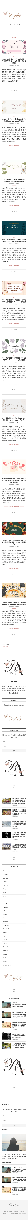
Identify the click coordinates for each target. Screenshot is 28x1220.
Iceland (5, 903)
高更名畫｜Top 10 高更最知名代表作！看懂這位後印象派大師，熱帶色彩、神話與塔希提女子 (19, 812)
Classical (5, 874)
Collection (6, 878)
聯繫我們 (16, 1211)
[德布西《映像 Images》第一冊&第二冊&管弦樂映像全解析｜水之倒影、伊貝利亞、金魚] (6, 824)
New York (6, 925)
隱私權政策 (21, 1211)
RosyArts (17, 65)
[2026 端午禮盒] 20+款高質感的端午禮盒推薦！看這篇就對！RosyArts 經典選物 (14, 542)
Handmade (6, 900)
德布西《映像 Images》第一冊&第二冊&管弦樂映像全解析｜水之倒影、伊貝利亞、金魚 (19, 824)
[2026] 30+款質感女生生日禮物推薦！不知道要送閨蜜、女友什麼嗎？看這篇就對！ (14, 61)
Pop (4, 936)
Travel (5, 961)
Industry (5, 907)
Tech (4, 958)
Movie (5, 914)
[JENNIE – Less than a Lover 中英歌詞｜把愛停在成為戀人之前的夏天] (6, 1005)
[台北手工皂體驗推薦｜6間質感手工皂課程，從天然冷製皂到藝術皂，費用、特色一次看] (6, 847)
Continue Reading (14, 85)
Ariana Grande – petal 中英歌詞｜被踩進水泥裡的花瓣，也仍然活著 (19, 1035)
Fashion (5, 885)
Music (5, 918)
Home (3, 34)
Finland (5, 889)
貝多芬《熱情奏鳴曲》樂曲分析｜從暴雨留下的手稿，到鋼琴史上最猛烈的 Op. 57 (19, 835)
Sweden (5, 950)
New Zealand (7, 929)
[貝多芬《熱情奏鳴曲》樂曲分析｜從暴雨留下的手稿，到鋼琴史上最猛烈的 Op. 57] (6, 835)
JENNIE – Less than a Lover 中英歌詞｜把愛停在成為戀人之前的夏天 (19, 1004)
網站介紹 (6, 1211)
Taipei (5, 954)
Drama (5, 881)
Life (4, 910)
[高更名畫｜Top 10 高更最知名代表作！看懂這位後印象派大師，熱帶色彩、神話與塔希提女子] (6, 812)
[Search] (26, 2)
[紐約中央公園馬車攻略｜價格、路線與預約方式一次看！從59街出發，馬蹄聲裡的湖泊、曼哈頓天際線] (6, 801)
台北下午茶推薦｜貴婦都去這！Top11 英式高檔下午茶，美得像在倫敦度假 (19, 1045)
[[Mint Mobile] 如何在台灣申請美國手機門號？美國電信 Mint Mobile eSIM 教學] (6, 1015)
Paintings (6, 932)
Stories (5, 943)
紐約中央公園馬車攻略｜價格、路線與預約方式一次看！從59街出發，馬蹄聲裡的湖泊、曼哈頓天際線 (19, 801)
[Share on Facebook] (10, 93)
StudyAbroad (7, 947)
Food (4, 892)
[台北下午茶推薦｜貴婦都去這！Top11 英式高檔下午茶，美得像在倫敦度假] (6, 1046)
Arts (4, 871)
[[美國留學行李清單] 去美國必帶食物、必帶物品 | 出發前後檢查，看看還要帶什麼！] (6, 1025)
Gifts (4, 896)
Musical (5, 921)
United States (7, 965)
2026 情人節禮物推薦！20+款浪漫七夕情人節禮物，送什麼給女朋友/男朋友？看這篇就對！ (14, 480)
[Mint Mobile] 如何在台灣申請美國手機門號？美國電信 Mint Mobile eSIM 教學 (19, 1014)
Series (5, 939)
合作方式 (11, 1211)
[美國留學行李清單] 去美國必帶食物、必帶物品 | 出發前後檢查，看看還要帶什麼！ (19, 1025)
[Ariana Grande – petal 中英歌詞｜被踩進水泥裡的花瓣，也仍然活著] (6, 1036)
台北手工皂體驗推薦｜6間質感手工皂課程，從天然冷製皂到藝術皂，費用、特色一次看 (19, 847)
